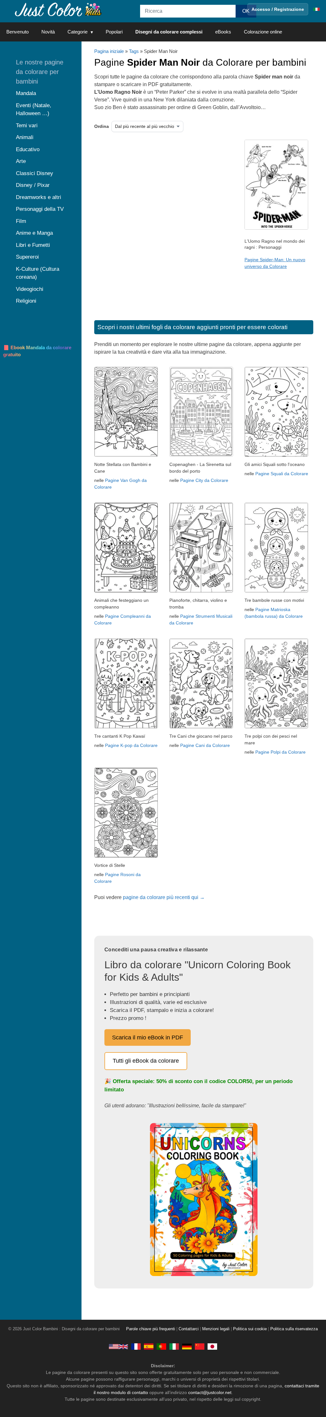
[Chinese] (199, 1346)
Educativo (27, 149)
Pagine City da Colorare (204, 480)
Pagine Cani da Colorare (205, 745)
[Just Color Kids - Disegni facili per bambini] (174, 1346)
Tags (134, 51)
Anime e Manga (34, 233)
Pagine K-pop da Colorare (131, 745)
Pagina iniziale (109, 51)
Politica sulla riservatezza (294, 1329)
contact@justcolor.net (209, 1392)
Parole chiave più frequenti (150, 1329)
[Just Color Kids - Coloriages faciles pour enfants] (136, 1346)
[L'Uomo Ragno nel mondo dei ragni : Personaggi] (276, 228)
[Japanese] (212, 1346)
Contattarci (189, 1329)
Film (21, 221)
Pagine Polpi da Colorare (280, 752)
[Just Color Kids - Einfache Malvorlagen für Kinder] (187, 1346)
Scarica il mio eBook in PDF (147, 1037)
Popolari (114, 31)
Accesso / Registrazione (278, 9)
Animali (24, 137)
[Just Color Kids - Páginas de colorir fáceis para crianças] (161, 1346)
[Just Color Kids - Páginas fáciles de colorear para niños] (148, 1346)
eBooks (223, 31)
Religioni (26, 301)
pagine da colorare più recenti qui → (164, 897)
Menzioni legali (216, 1329)
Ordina (101, 126)
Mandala (26, 93)
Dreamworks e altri (38, 197)
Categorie (77, 31)
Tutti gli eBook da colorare (146, 1061)
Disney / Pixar (33, 185)
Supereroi (27, 257)
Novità (48, 31)
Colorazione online (263, 31)
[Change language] (316, 9)
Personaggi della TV (40, 209)
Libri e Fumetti (33, 245)
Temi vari (27, 125)
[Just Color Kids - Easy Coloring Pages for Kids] (118, 1346)
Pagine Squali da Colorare (281, 473)
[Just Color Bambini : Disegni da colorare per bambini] (58, 9)
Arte (21, 161)
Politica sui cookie (250, 1329)
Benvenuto (17, 31)
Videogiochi (29, 289)
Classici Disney (34, 173)
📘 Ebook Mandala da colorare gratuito (37, 351)
